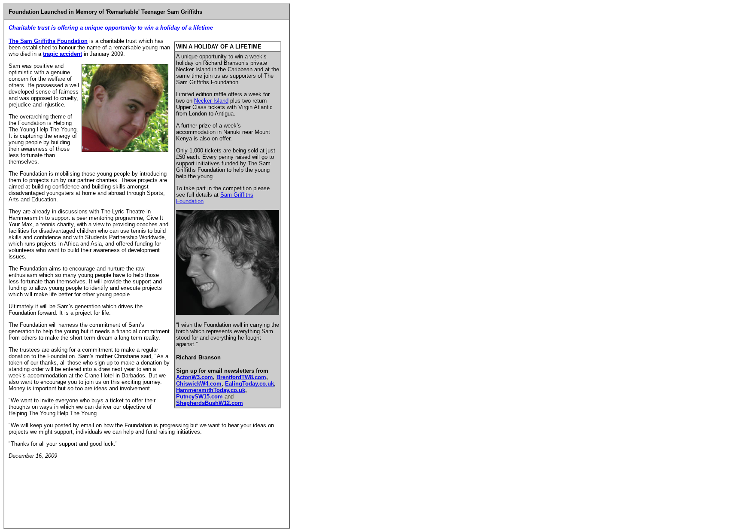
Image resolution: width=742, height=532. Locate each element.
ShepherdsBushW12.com (209, 403)
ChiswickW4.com (199, 383)
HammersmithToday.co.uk (210, 390)
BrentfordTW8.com (241, 377)
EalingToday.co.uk (249, 383)
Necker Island (211, 100)
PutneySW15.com (199, 396)
